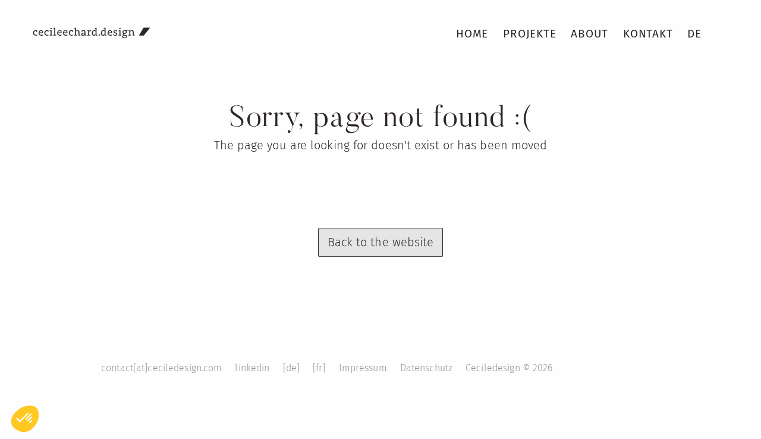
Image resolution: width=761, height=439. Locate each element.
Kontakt (647, 33)
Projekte (529, 33)
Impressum (363, 368)
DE (694, 33)
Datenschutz (426, 368)
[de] (291, 368)
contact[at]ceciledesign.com (161, 368)
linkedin (252, 368)
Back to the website (381, 242)
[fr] (319, 368)
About (589, 33)
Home (472, 33)
